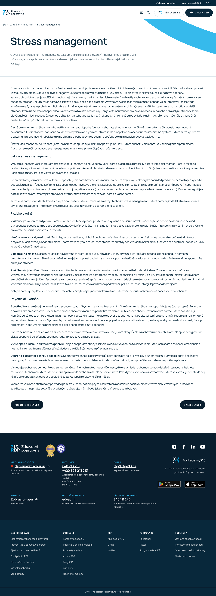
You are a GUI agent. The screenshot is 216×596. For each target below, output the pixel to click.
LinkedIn (193, 446)
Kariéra (111, 550)
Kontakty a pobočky (73, 538)
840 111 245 (122, 499)
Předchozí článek (27, 404)
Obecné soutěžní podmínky (190, 550)
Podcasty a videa (72, 550)
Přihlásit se (172, 12)
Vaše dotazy (17, 573)
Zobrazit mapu (22, 499)
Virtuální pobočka (165, 3)
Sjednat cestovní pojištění (25, 550)
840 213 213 (71, 466)
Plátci (143, 544)
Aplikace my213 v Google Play (169, 484)
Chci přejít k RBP (19, 556)
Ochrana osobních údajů (188, 538)
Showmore (114, 591)
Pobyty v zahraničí (150, 550)
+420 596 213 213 (75, 470)
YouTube (202, 446)
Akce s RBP (69, 556)
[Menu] (141, 12)
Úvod (5, 24)
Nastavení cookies (185, 556)
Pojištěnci (145, 538)
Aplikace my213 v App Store (194, 484)
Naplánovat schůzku (30, 466)
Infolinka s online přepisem (78, 544)
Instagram (174, 446)
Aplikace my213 (116, 538)
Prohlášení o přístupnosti (189, 544)
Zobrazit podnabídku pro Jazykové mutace (211, 3)
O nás (111, 544)
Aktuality (68, 568)
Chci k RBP (202, 12)
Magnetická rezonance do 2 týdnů (29, 538)
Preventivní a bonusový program (28, 544)
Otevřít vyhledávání (148, 13)
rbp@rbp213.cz (125, 466)
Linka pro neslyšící (190, 3)
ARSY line (126, 591)
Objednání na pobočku (23, 562)
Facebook (183, 446)
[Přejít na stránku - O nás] (61, 448)
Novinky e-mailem (73, 573)
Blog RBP (28, 24)
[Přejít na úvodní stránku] (13, 12)
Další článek (192, 404)
